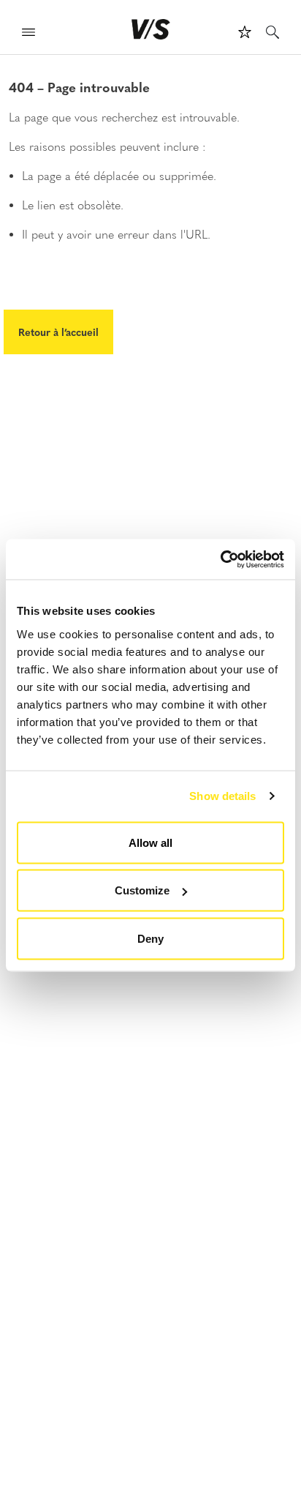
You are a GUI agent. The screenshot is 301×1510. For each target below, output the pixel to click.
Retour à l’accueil (58, 331)
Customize (142, 890)
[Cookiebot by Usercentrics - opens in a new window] (220, 559)
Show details (222, 796)
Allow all (150, 842)
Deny (150, 938)
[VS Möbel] (150, 29)
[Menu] (28, 34)
